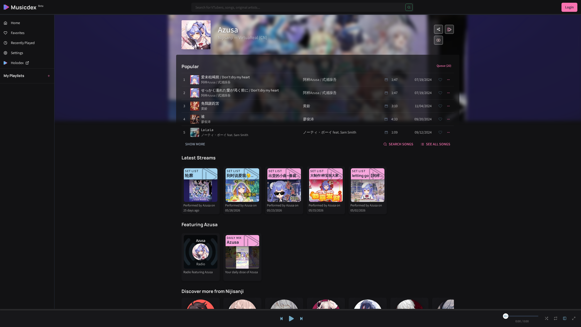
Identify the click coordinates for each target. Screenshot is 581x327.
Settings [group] (17, 52)
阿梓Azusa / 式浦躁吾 (216, 82)
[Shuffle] (546, 318)
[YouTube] (438, 40)
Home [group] (15, 22)
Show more (195, 144)
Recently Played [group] (23, 42)
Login (569, 7)
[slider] (505, 316)
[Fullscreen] (573, 318)
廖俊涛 (206, 122)
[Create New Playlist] (48, 75)
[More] (448, 79)
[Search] (409, 7)
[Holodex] (449, 29)
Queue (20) (444, 66)
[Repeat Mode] (555, 318)
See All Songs (438, 144)
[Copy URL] (438, 29)
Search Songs (401, 144)
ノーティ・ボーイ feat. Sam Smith (224, 135)
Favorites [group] (18, 32)
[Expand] (564, 318)
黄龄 (204, 109)
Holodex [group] (17, 62)
